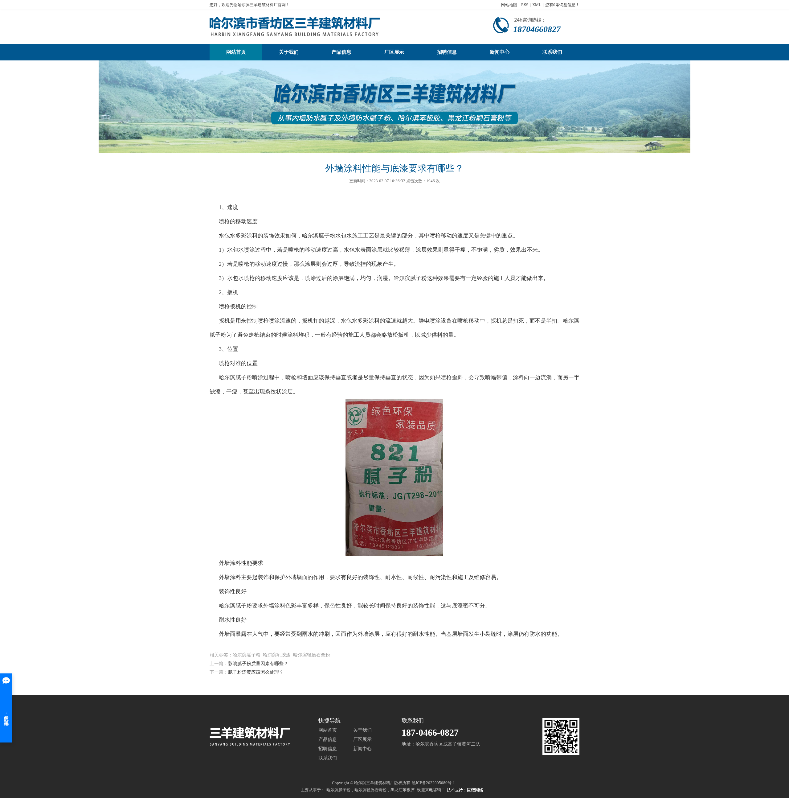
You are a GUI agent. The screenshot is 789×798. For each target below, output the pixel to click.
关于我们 (289, 52)
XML (536, 5)
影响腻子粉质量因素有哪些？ (258, 663)
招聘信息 (447, 52)
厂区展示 (394, 52)
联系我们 (552, 52)
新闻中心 (499, 52)
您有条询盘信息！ (562, 5)
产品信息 (341, 52)
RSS (524, 5)
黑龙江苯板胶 (402, 790)
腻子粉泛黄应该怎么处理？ (256, 672)
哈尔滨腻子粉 (318, 235)
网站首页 (236, 52)
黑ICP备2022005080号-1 (433, 783)
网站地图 (509, 5)
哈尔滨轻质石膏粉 (370, 790)
